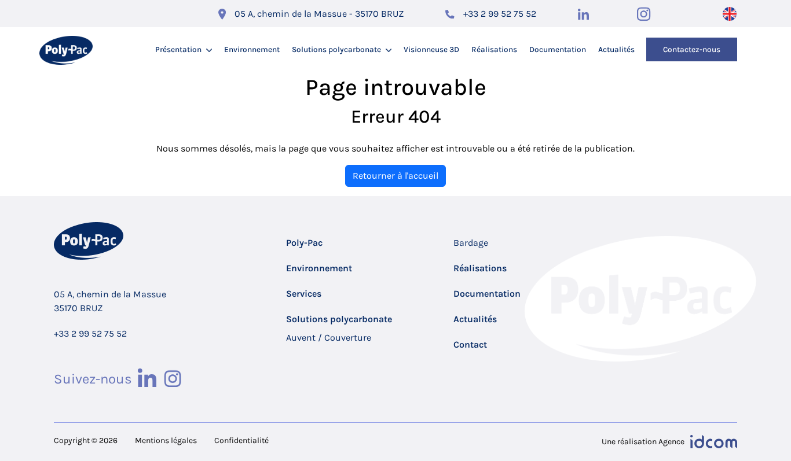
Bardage (470, 242)
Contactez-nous (691, 49)
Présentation (178, 49)
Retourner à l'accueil (395, 175)
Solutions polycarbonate (336, 49)
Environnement (252, 49)
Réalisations (494, 49)
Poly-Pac (304, 242)
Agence (671, 442)
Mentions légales (166, 440)
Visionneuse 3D (431, 49)
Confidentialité (241, 440)
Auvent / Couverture (328, 337)
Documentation (557, 49)
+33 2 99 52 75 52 (499, 13)
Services (303, 293)
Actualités (616, 49)
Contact (470, 344)
